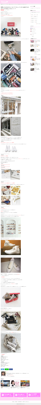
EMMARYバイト (36, 16)
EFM (31, 16)
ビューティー (33, 31)
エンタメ (33, 34)
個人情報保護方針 (20, 401)
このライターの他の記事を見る (11, 376)
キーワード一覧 (38, 23)
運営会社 (13, 401)
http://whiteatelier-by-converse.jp (5, 164)
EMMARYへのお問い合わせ (26, 401)
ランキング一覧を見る (37, 54)
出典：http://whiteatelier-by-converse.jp (5, 206)
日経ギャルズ (33, 28)
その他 (32, 36)
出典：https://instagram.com (4, 61)
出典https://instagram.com (3, 331)
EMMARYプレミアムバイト (34, 18)
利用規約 (16, 401)
